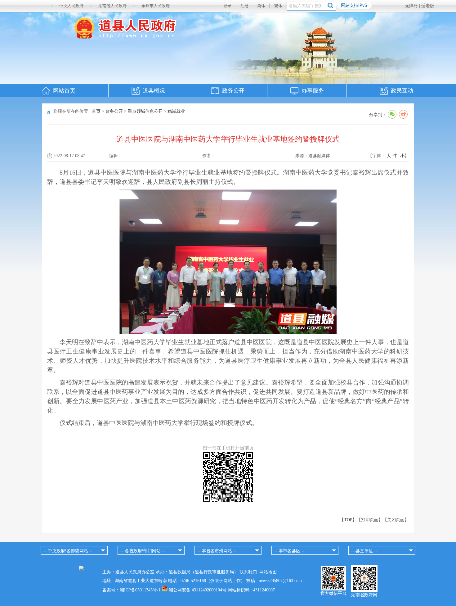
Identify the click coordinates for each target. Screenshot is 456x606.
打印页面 (369, 519)
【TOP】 (348, 519)
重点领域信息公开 (145, 111)
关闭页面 (396, 519)
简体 (261, 5)
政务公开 (233, 91)
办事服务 (313, 91)
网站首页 (64, 91)
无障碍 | (413, 5)
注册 (244, 5)
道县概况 (154, 91)
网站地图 (268, 572)
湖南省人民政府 (112, 5)
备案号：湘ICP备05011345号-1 (131, 590)
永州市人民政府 (155, 5)
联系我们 (248, 572)
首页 (96, 111)
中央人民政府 (71, 5)
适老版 (427, 5)
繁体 (278, 5)
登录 (227, 5)
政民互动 (402, 91)
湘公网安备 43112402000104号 (197, 590)
